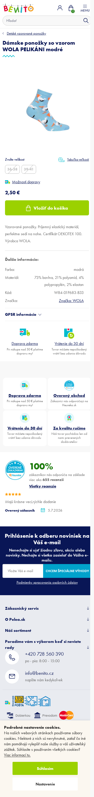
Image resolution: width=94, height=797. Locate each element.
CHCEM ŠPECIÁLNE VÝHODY (67, 571)
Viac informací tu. (17, 755)
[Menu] (84, 8)
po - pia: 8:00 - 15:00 (44, 657)
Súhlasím (45, 768)
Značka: (71, 300)
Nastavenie (45, 784)
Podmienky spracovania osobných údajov (47, 582)
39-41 (29, 169)
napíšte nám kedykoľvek (44, 676)
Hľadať (85, 21)
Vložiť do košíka (51, 208)
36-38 (12, 169)
